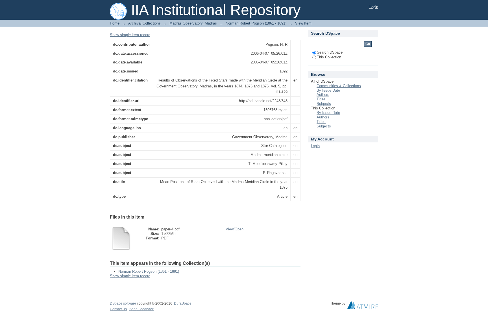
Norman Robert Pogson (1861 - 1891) (256, 23)
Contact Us (118, 309)
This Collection (329, 57)
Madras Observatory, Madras (193, 23)
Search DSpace (330, 52)
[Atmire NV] (362, 307)
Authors (323, 94)
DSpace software (123, 303)
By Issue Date (328, 90)
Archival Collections (144, 23)
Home (114, 23)
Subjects (324, 104)
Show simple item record (130, 35)
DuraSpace (182, 303)
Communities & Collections (339, 86)
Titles (321, 99)
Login (373, 7)
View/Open (234, 229)
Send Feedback (141, 309)
